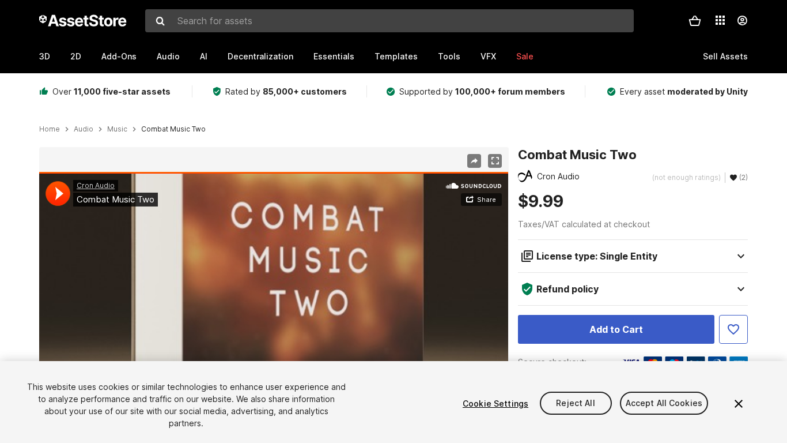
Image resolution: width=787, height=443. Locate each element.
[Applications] (720, 20)
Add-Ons (119, 56)
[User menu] (742, 21)
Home (49, 129)
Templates (396, 56)
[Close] (739, 403)
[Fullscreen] (495, 161)
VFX (488, 56)
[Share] (474, 161)
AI (203, 56)
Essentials (333, 56)
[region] (273, 304)
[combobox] (389, 20)
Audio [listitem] (83, 129)
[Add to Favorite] (733, 329)
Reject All (575, 403)
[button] (695, 21)
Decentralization (260, 56)
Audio (168, 56)
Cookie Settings (495, 403)
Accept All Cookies (664, 403)
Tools (449, 56)
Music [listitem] (117, 129)
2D (75, 56)
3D (44, 56)
